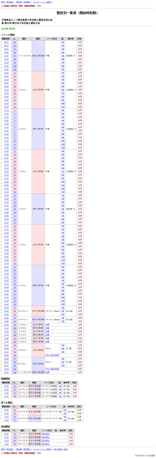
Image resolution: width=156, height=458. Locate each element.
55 (15, 260)
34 (15, 73)
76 (15, 417)
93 (15, 42)
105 (14, 325)
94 (15, 46)
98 (15, 59)
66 (15, 182)
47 (15, 233)
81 (15, 314)
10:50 (6, 86)
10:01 (6, 52)
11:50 (6, 144)
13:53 (6, 263)
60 (15, 161)
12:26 (6, 182)
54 (15, 257)
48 (15, 236)
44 (15, 107)
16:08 (6, 349)
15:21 (6, 328)
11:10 (6, 107)
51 (15, 246)
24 (15, 304)
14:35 (6, 297)
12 (15, 148)
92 (15, 352)
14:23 (6, 284)
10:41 (6, 76)
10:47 (6, 83)
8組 (62, 66)
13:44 (6, 253)
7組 (62, 63)
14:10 (6, 274)
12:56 (6, 206)
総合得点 (46, 434)
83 (15, 441)
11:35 (6, 131)
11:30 (6, 413)
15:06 (6, 321)
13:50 (6, 260)
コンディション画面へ (43, 2)
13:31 (6, 236)
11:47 (6, 141)
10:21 (6, 66)
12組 (63, 148)
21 (15, 294)
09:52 (6, 46)
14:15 (6, 396)
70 (15, 444)
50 (15, 243)
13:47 (6, 257)
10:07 (6, 56)
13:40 (6, 246)
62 (15, 168)
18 (15, 284)
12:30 (6, 185)
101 (14, 69)
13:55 (6, 417)
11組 (63, 107)
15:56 (6, 345)
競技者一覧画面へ (24, 2)
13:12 (6, 223)
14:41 (6, 304)
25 (15, 195)
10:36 (6, 73)
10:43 (6, 80)
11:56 (6, 148)
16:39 (6, 372)
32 (15, 219)
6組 (62, 59)
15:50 (6, 342)
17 (15, 280)
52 (15, 250)
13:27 (6, 229)
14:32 (6, 294)
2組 (62, 45)
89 (15, 366)
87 (15, 359)
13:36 (6, 243)
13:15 (6, 226)
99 (15, 63)
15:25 (6, 420)
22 (15, 297)
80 (15, 311)
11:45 (6, 389)
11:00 (6, 100)
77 (15, 420)
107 (14, 331)
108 (14, 335)
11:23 (6, 117)
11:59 (6, 151)
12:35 (6, 192)
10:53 (6, 90)
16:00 (6, 355)
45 (15, 226)
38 (15, 86)
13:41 (6, 250)
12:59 (6, 209)
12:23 (6, 178)
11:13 (6, 110)
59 (15, 158)
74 (15, 437)
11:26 (6, 120)
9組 (62, 69)
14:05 (6, 270)
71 (15, 393)
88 (15, 362)
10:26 (6, 69)
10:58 (6, 97)
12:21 (6, 175)
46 (15, 229)
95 (15, 49)
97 (15, 56)
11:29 (6, 124)
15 (15, 274)
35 (15, 76)
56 (15, 263)
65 (15, 178)
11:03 (6, 103)
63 (15, 172)
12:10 (6, 161)
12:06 (6, 155)
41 (15, 97)
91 (15, 349)
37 (15, 83)
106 (14, 328)
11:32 (6, 127)
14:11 (6, 277)
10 (15, 141)
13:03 (6, 212)
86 (15, 396)
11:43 (6, 138)
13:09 (6, 219)
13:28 (6, 233)
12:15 (6, 168)
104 (14, 342)
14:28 (6, 287)
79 (15, 308)
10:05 (6, 410)
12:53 (6, 202)
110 (14, 369)
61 (15, 165)
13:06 (6, 216)
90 (15, 345)
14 (15, 270)
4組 (62, 52)
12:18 (6, 172)
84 (15, 410)
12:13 (6, 165)
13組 (63, 192)
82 (15, 389)
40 (15, 93)
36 (15, 80)
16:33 (6, 366)
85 (15, 413)
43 (15, 103)
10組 (63, 103)
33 (15, 223)
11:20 (6, 114)
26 (15, 199)
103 (14, 338)
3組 (62, 49)
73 (15, 321)
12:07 (6, 158)
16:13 (6, 352)
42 (15, 100)
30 (15, 212)
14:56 (6, 308)
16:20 (6, 359)
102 (14, 372)
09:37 (6, 42)
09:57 (6, 49)
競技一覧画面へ (8, 2)
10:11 (6, 59)
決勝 (47, 325)
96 (15, 52)
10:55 (6, 93)
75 (15, 386)
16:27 (6, 362)
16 (15, 277)
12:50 (6, 199)
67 (15, 185)
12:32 (6, 189)
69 (15, 192)
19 (15, 287)
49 (15, 240)
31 (15, 216)
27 (15, 202)
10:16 (6, 63)
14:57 (6, 311)
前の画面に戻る (61, 449)
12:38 (6, 195)
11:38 (6, 134)
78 (15, 434)
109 (14, 355)
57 (15, 151)
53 (15, 253)
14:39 (6, 301)
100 (14, 66)
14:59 (6, 314)
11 (15, 144)
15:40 (6, 338)
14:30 (6, 291)
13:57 (6, 267)
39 (15, 90)
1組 (62, 42)
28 (15, 206)
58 (15, 155)
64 (15, 175)
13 (15, 267)
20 (15, 291)
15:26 (6, 331)
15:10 (6, 325)
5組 (62, 56)
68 (15, 189)
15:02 (6, 318)
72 (15, 318)
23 (15, 301)
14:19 (6, 280)
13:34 (6, 240)
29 (15, 209)
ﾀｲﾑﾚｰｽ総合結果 (52, 355)
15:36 (6, 335)
